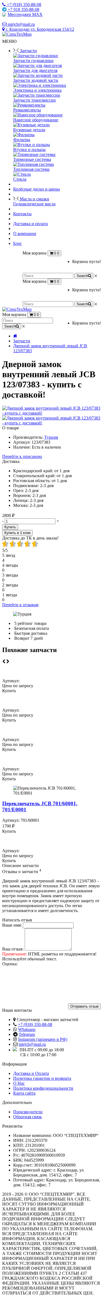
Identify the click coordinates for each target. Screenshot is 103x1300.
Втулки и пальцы (29, 149)
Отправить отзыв (84, 1006)
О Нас (19, 1083)
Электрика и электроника (37, 90)
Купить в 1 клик (17, 533)
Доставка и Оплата (31, 1073)
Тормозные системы (32, 159)
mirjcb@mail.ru (32, 1044)
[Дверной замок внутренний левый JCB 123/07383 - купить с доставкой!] (51, 413)
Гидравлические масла (34, 204)
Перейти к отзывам (20, 604)
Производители (28, 1111)
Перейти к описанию (22, 456)
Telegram (27, 1034)
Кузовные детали (29, 129)
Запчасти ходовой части (35, 80)
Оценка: (10, 963)
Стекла (19, 179)
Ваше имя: (12, 925)
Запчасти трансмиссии (34, 100)
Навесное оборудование (35, 120)
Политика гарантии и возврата (42, 1078)
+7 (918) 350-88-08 (35, 1024)
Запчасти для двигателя (35, 70)
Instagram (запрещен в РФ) (42, 1039)
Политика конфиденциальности (43, 1088)
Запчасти (21, 341)
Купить (10, 527)
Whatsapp (26, 1029)
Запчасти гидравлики (33, 60)
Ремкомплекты (27, 110)
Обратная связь (27, 1116)
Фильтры (21, 139)
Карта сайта (24, 1093)
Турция (51, 437)
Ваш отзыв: (13, 949)
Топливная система (31, 169)
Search (82, 276)
